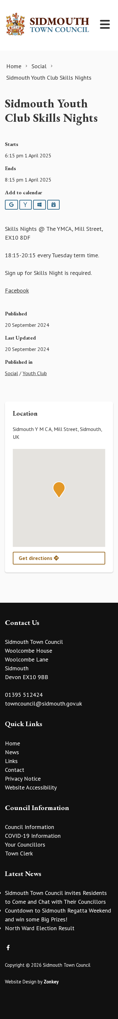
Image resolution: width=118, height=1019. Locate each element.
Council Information (29, 827)
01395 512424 (24, 694)
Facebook (17, 290)
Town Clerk (19, 853)
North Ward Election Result (39, 928)
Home (12, 743)
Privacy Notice (23, 778)
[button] (59, 490)
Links (11, 761)
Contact (14, 769)
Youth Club (35, 373)
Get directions (36, 558)
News (12, 752)
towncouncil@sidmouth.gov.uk (43, 703)
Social (11, 373)
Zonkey (51, 982)
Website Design (20, 982)
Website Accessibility (31, 787)
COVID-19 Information (33, 835)
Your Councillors (25, 844)
